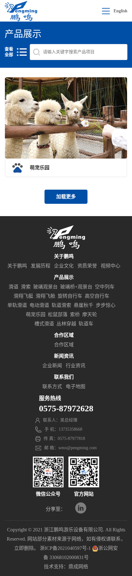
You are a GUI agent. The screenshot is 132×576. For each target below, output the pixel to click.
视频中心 (110, 265)
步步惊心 (105, 305)
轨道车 (86, 323)
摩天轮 (89, 314)
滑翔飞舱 (45, 296)
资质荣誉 (87, 265)
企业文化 (64, 265)
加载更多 (66, 196)
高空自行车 (97, 296)
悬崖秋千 (83, 305)
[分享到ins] (80, 508)
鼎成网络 (78, 566)
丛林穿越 (66, 323)
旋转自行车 (70, 296)
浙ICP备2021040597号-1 (65, 548)
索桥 (75, 314)
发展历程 (40, 265)
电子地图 (75, 386)
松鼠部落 (58, 314)
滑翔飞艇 (23, 296)
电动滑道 (39, 305)
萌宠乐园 (35, 314)
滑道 (13, 286)
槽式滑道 (44, 323)
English (120, 11)
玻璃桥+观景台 (76, 286)
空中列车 (105, 286)
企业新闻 (52, 365)
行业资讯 (75, 365)
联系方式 (52, 386)
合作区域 (64, 344)
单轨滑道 (17, 305)
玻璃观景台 (45, 286)
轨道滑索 (61, 305)
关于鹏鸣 (17, 265)
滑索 (26, 286)
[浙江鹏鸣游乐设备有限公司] (21, 11)
